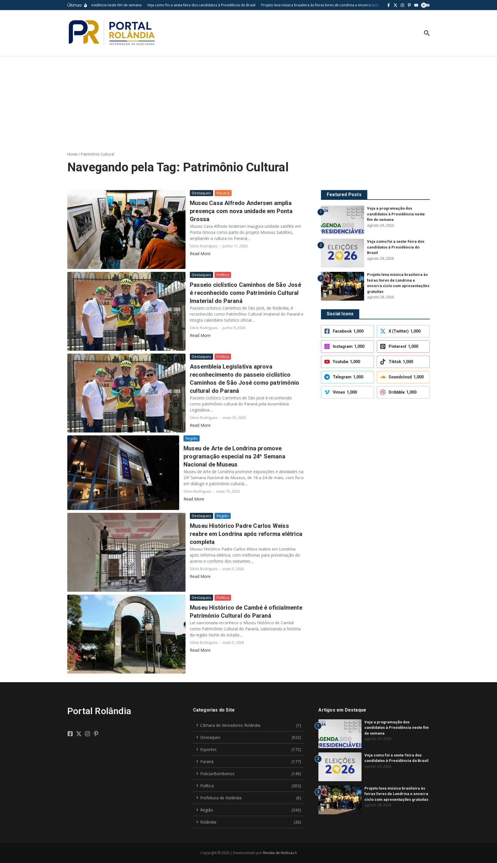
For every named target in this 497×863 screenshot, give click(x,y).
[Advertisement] (248, 99)
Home (72, 154)
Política (223, 274)
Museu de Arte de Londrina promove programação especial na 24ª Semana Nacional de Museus (234, 456)
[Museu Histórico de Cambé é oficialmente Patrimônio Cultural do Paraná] (126, 634)
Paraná (223, 193)
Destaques (201, 193)
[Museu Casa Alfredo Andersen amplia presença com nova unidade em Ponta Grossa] (126, 229)
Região (192, 438)
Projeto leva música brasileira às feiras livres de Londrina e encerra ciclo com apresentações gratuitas (396, 794)
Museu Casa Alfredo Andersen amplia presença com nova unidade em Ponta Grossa (241, 211)
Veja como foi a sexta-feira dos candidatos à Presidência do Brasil (395, 247)
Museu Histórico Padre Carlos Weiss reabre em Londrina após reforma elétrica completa (246, 533)
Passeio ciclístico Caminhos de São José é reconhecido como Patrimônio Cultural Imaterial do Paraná (245, 292)
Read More (200, 253)
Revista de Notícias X (280, 852)
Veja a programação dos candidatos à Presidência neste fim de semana (396, 214)
